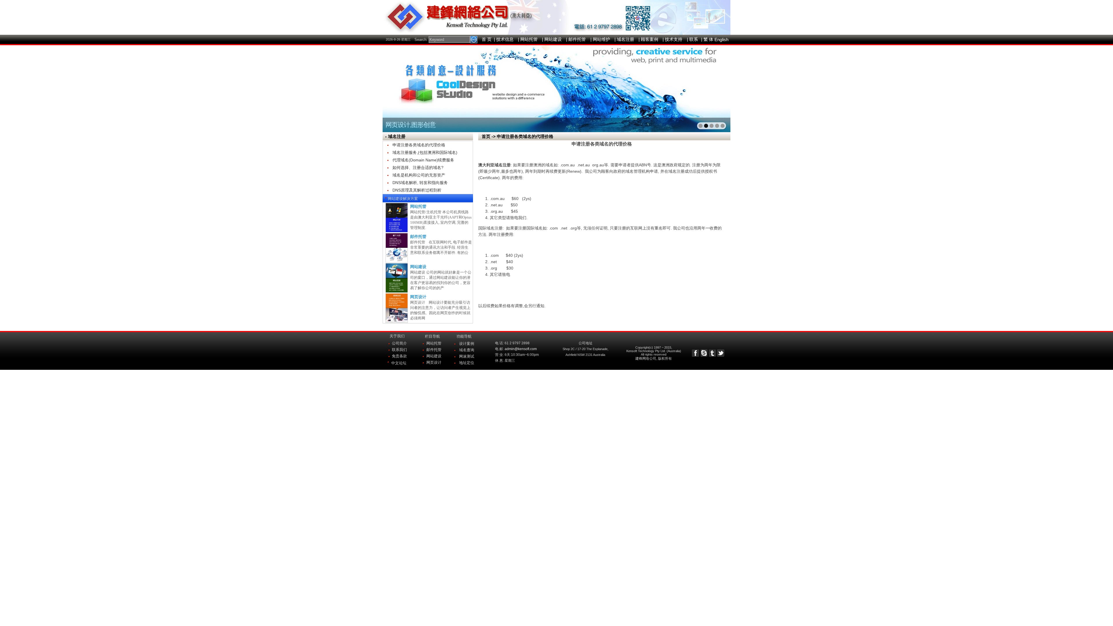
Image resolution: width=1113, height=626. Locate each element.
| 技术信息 (504, 39)
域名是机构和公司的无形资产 (418, 175)
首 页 (487, 39)
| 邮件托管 (576, 39)
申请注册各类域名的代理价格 (418, 145)
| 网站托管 (528, 39)
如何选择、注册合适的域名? (417, 167)
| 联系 (692, 39)
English (721, 39)
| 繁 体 (707, 39)
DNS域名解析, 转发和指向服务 (420, 182)
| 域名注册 (624, 39)
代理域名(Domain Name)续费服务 (423, 160)
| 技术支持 (672, 39)
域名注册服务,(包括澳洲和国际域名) (424, 152)
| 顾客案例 (648, 39)
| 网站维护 (600, 39)
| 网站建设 (552, 39)
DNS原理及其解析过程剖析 (416, 190)
